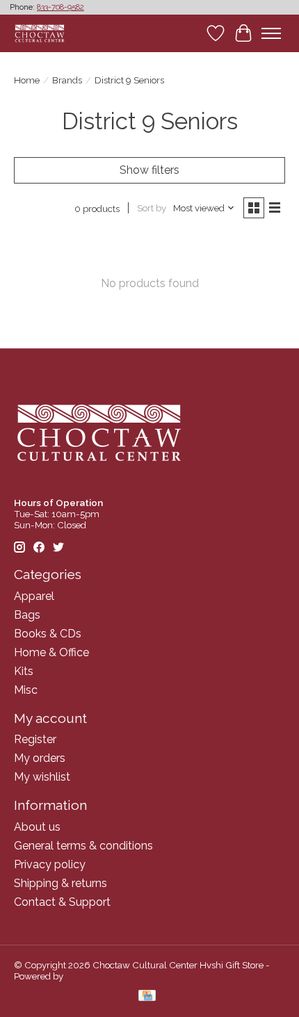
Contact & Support (62, 902)
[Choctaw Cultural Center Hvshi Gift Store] (39, 33)
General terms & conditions (83, 845)
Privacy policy (50, 864)
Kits (23, 671)
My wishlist (42, 776)
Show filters (149, 170)
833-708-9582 (60, 7)
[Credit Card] (147, 996)
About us (37, 826)
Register (35, 739)
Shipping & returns (60, 883)
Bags (27, 614)
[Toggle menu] (271, 33)
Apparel (34, 596)
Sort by (151, 207)
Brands (67, 80)
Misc (26, 690)
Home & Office (51, 652)
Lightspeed (88, 976)
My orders (39, 758)
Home (27, 80)
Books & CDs (47, 633)
